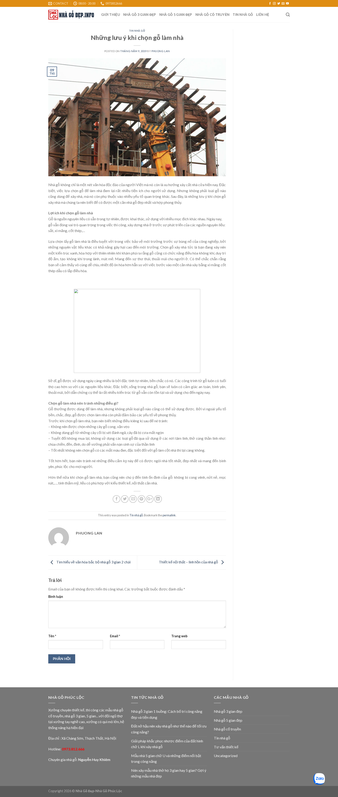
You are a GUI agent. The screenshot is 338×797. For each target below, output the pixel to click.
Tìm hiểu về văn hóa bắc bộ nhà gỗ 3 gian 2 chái (93, 562)
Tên (52, 636)
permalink (169, 515)
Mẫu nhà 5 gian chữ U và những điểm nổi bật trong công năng (166, 758)
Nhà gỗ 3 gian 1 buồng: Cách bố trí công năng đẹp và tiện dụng (166, 714)
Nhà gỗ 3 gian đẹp (139, 15)
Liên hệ (262, 15)
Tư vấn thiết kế (226, 747)
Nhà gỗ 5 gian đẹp (175, 15)
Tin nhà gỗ (243, 15)
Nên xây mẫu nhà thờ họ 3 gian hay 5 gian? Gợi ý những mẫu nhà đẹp (168, 773)
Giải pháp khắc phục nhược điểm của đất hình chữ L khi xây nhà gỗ (167, 744)
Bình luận (55, 596)
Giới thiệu (110, 15)
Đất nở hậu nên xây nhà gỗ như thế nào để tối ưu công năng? (168, 729)
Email (115, 636)
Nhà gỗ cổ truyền (212, 15)
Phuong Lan (161, 51)
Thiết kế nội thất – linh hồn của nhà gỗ (189, 562)
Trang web (179, 636)
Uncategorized (226, 755)
